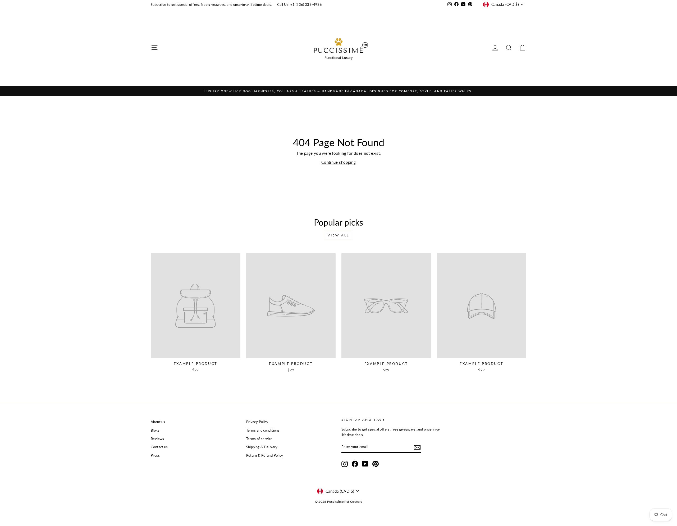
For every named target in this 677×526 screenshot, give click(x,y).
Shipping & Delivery (262, 447)
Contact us (159, 447)
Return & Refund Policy (264, 455)
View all (338, 235)
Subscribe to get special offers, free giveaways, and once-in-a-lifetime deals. (211, 4)
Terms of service (259, 439)
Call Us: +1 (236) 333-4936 (299, 4)
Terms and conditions (263, 430)
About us (158, 422)
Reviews (157, 439)
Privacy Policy (257, 422)
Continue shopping (338, 162)
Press (155, 455)
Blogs (155, 430)
